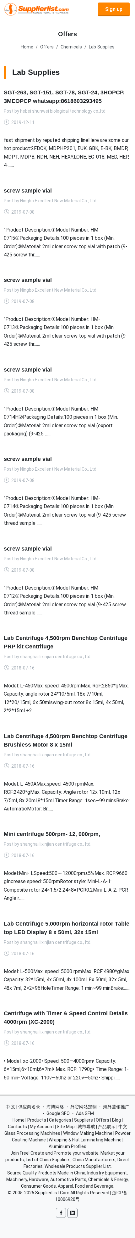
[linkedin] (73, 1213)
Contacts (17, 1126)
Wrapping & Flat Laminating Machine (85, 1139)
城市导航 (86, 1126)
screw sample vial (28, 190)
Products (36, 1120)
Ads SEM (85, 1113)
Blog (116, 1120)
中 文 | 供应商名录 (23, 1106)
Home (27, 47)
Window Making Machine (87, 1133)
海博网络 (55, 1106)
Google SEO (58, 1113)
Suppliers (83, 1120)
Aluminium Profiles (67, 1146)
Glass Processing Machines (32, 1133)
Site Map (66, 1126)
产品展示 (107, 1126)
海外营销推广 (116, 1106)
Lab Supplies (102, 47)
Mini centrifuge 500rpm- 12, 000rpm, (52, 834)
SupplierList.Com (52, 1192)
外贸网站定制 (83, 1106)
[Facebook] (61, 1213)
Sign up (113, 9)
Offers (47, 47)
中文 (122, 1126)
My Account (42, 1126)
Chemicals (71, 47)
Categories (60, 1120)
